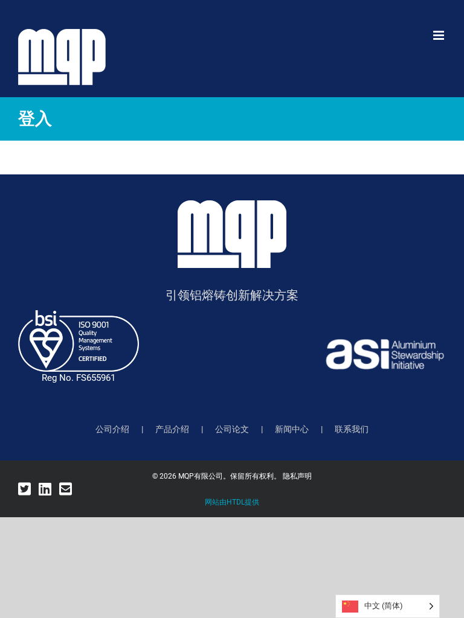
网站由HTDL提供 (232, 502)
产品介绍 (172, 429)
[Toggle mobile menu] (439, 35)
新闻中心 (292, 429)
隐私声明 (297, 476)
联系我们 (352, 429)
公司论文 (232, 429)
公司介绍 (112, 429)
